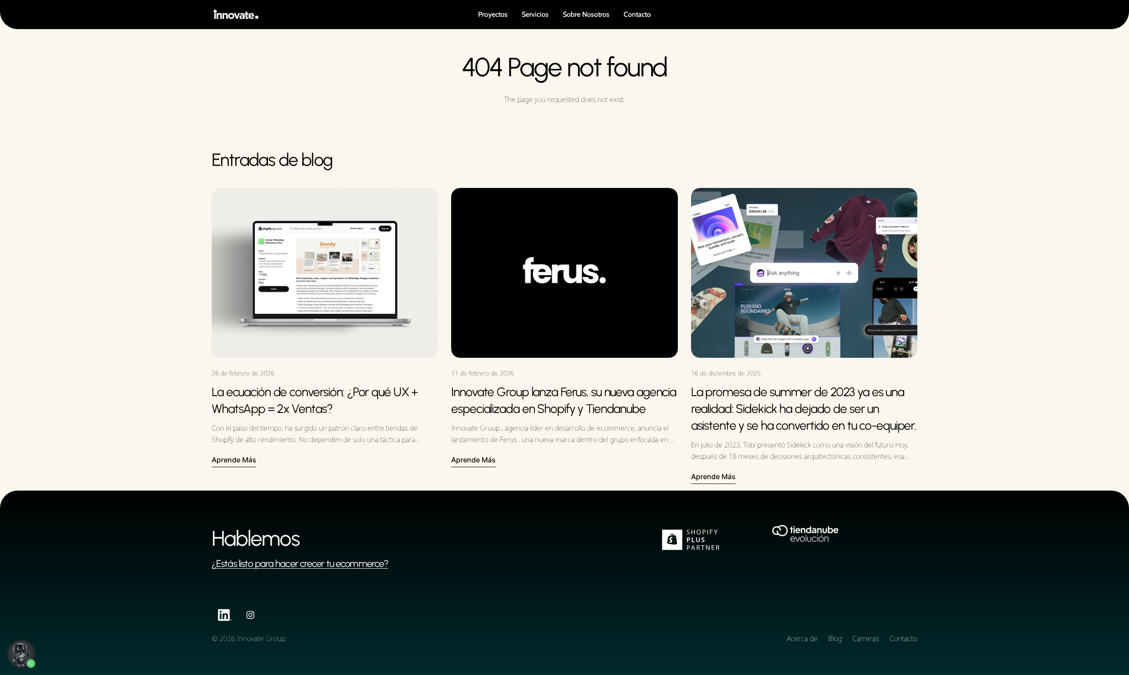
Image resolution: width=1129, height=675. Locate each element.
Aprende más (234, 459)
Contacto (903, 638)
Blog (835, 638)
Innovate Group (261, 638)
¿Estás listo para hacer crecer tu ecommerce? (300, 564)
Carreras (865, 638)
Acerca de (802, 638)
